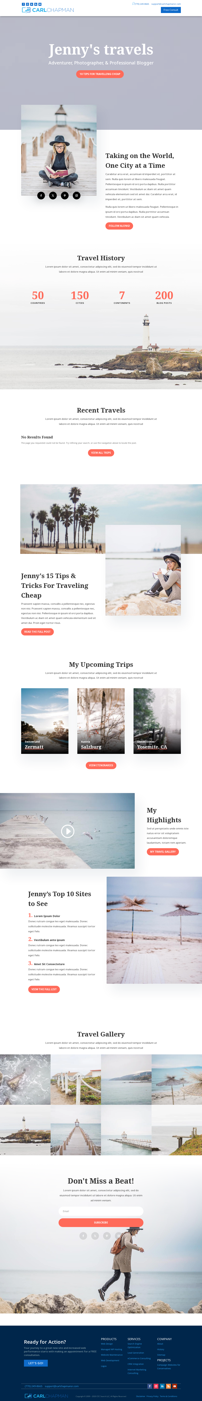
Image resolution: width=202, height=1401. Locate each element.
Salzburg (91, 747)
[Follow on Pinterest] (65, 195)
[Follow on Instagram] (27, 4)
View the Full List (44, 989)
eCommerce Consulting (139, 1358)
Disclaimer (140, 1396)
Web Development (110, 1360)
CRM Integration (136, 1364)
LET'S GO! (35, 1363)
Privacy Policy (153, 1396)
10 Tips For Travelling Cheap (100, 74)
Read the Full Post (37, 631)
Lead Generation (136, 1352)
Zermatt (34, 747)
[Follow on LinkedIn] (31, 4)
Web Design (107, 1343)
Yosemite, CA (152, 747)
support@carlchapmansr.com (166, 4)
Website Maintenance (112, 1354)
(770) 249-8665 (142, 4)
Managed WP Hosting (111, 1349)
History (160, 1349)
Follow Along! (119, 225)
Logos (104, 1366)
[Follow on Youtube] (39, 4)
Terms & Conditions (168, 1396)
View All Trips (101, 452)
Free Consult (171, 10)
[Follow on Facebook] (23, 4)
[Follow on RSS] (35, 4)
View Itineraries (101, 765)
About (160, 1343)
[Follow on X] (53, 195)
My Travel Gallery (163, 851)
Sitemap (161, 1354)
